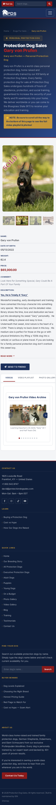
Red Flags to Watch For (15, 702)
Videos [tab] (9, 377)
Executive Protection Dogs (16, 572)
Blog (6, 610)
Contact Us (9, 626)
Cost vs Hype (10, 522)
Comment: (6, 277)
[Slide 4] (49, 220)
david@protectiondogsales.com (17, 488)
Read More (6, 356)
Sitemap (5, 801)
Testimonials (10, 620)
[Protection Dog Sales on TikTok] (18, 501)
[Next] (46, 415)
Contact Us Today (14, 775)
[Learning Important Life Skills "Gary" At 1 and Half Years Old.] (28, 415)
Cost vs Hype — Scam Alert (17, 707)
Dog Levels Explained (14, 686)
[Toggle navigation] (50, 12)
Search (48, 669)
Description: (7, 290)
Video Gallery (10, 604)
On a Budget (10, 594)
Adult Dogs (9, 577)
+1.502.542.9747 (10, 484)
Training (7, 615)
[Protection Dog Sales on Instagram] (11, 501)
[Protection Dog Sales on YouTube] (25, 501)
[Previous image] (5, 178)
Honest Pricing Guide (14, 697)
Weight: (5, 256)
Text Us (8, 4)
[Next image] (51, 178)
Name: (4, 236)
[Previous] (10, 415)
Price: (4, 266)
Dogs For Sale (19, 31)
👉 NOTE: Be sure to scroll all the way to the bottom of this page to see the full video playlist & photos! (28, 121)
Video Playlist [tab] (26, 377)
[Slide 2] (22, 220)
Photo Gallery (10, 599)
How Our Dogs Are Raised (16, 528)
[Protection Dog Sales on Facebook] (4, 501)
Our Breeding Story (13, 561)
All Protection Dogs (13, 566)
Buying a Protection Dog (15, 517)
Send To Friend (17, 367)
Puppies (7, 583)
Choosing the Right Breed (16, 691)
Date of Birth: (8, 246)
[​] (49, 3)
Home (6, 31)
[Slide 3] (35, 220)
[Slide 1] (8, 220)
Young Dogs (9, 588)
